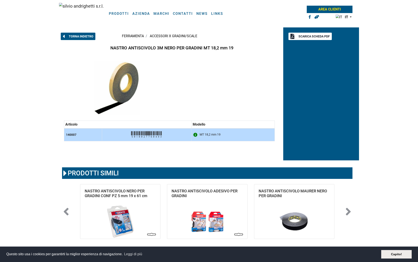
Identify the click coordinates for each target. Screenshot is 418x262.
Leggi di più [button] (133, 254)
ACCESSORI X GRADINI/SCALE (173, 36)
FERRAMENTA (133, 36)
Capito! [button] (396, 254)
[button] (342, 17)
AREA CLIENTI (329, 9)
